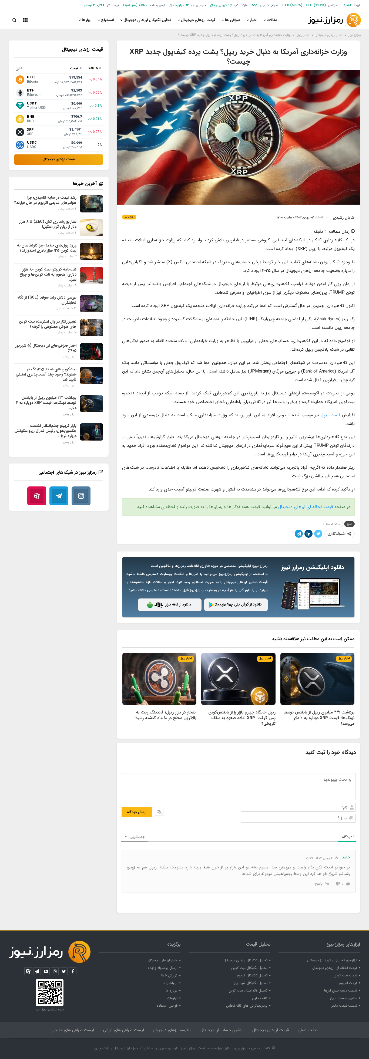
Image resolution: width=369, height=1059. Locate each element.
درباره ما (171, 990)
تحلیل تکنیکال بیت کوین (249, 968)
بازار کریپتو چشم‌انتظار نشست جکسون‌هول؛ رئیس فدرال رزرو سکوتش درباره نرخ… (45, 431)
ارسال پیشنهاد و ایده (162, 968)
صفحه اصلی (308, 1030)
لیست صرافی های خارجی (73, 1030)
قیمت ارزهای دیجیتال (198, 20)
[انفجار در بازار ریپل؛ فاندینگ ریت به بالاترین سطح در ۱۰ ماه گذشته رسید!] (159, 679)
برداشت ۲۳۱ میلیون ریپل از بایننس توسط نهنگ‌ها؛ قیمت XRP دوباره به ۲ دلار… (46, 403)
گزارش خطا (169, 975)
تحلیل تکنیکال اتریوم (252, 975)
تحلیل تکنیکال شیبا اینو (250, 983)
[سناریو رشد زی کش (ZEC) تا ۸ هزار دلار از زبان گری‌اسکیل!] (91, 227)
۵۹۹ (255, 5)
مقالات (272, 20)
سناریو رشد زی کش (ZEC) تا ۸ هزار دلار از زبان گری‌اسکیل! (47, 224)
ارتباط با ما (170, 983)
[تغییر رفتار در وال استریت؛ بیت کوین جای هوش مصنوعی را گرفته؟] (91, 327)
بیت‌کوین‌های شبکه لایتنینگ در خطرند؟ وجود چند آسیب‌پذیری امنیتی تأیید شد (46, 374)
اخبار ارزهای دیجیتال (162, 960)
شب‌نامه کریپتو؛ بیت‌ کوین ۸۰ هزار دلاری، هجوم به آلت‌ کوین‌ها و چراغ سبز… (47, 274)
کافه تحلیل (259, 998)
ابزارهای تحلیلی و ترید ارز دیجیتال (332, 960)
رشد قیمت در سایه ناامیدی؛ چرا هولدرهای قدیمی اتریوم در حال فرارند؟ (45, 200)
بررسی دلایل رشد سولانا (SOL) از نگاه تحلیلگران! (46, 300)
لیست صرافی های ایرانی (123, 1030)
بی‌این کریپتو (333, 524)
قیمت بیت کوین (345, 975)
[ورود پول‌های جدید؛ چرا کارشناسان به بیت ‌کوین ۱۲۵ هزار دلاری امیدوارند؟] (91, 251)
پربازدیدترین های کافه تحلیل (246, 1006)
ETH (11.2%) (316, 5)
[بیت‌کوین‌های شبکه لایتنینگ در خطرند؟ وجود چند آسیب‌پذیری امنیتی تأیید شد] (91, 375)
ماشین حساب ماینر (343, 998)
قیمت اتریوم (348, 983)
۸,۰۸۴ (348, 5)
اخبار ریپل (129, 217)
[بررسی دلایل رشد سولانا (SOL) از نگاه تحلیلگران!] (91, 303)
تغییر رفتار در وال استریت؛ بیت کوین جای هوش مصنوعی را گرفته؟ (47, 324)
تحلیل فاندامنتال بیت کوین (248, 990)
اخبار (253, 20)
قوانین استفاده (167, 1006)
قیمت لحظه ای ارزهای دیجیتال (305, 506)
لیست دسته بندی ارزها (340, 990)
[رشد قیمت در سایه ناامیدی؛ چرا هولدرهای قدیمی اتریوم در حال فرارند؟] (91, 203)
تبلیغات (172, 998)
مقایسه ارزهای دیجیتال (172, 1030)
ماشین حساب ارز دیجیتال (221, 1030)
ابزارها (86, 20)
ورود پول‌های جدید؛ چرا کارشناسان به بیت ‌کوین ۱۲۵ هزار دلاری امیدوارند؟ (46, 247)
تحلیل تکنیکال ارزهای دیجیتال (147, 20)
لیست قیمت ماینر (344, 1006)
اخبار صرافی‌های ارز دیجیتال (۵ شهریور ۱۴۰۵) (45, 348)
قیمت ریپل (330, 415)
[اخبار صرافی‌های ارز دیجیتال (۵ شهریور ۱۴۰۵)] (91, 351)
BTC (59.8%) (292, 5)
